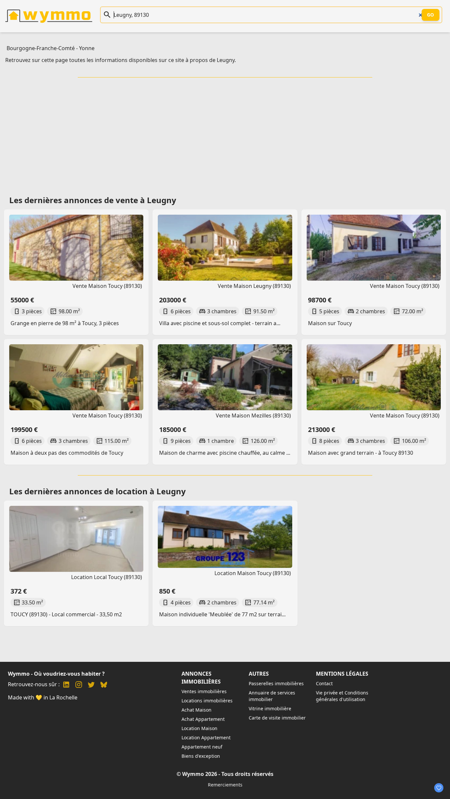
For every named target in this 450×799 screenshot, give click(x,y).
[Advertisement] (225, 134)
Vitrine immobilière (270, 708)
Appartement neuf (202, 747)
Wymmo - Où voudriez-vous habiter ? (56, 673)
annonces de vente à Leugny (120, 200)
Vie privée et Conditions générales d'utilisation (342, 696)
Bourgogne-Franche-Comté (41, 48)
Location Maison (199, 728)
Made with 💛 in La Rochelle (42, 697)
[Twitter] (91, 685)
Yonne (87, 48)
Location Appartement (206, 737)
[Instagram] (79, 685)
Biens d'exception (201, 756)
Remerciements (225, 785)
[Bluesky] (104, 685)
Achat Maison (196, 710)
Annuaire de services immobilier (272, 696)
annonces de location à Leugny (125, 491)
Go (430, 15)
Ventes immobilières (204, 691)
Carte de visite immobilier (277, 718)
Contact (324, 683)
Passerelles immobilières (276, 683)
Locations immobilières (207, 700)
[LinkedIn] (66, 685)
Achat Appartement (203, 719)
